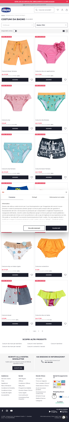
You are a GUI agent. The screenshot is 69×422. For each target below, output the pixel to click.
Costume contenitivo (42, 266)
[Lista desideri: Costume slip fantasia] (65, 128)
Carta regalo (22, 392)
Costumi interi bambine (34, 343)
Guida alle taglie (6, 392)
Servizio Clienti (6, 378)
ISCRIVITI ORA (18, 368)
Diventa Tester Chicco (25, 390)
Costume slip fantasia (42, 120)
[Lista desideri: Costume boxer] (32, 324)
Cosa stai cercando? (45, 10)
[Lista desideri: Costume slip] (32, 128)
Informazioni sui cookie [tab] (57, 197)
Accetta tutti (56, 228)
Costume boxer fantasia (9, 71)
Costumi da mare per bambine (12, 343)
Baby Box (22, 385)
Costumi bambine (56, 343)
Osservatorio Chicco (42, 385)
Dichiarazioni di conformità (41, 392)
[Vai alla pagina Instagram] (7, 411)
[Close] (67, 1)
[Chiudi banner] (66, 192)
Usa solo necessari (34, 228)
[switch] (15, 31)
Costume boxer (6, 315)
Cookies (57, 417)
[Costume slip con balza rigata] (17, 248)
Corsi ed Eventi (23, 395)
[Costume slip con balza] (51, 296)
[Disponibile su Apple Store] (64, 412)
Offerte (21, 381)
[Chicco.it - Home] (6, 10)
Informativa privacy (45, 416)
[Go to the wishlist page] (58, 10)
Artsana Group (40, 396)
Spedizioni (4, 383)
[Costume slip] (17, 101)
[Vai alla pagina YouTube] (11, 411)
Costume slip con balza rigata (11, 266)
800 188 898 (49, 362)
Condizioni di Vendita (8, 388)
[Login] (62, 10)
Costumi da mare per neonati (11, 346)
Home (3, 15)
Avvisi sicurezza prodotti (41, 388)
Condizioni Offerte (24, 383)
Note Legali (55, 416)
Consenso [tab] (12, 197)
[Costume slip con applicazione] (51, 52)
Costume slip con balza (42, 315)
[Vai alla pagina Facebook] (2, 411)
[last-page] (42, 331)
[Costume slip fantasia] (51, 101)
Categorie (39, 400)
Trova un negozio (41, 381)
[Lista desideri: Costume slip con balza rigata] (32, 275)
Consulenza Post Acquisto (24, 398)
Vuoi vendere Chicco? (42, 383)
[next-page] (38, 331)
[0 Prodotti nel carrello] (67, 10)
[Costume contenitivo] (51, 248)
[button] (17, 25)
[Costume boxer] (17, 296)
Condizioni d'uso (6, 390)
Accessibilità (5, 395)
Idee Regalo (22, 378)
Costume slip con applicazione (45, 71)
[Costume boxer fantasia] (17, 52)
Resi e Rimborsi (6, 385)
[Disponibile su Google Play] (53, 412)
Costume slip (6, 120)
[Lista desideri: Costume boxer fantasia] (32, 80)
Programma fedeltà (25, 388)
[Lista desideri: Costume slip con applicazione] (65, 80)
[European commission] (64, 396)
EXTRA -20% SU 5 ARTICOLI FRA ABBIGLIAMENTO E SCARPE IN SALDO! (34, 1)
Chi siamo (39, 378)
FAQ (2, 381)
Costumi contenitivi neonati (36, 346)
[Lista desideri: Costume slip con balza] (65, 324)
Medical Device (40, 398)
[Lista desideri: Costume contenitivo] (65, 275)
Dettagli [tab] (34, 197)
